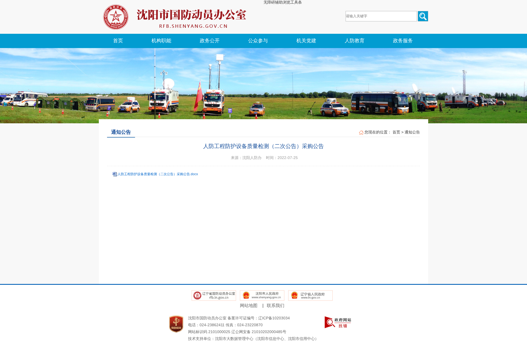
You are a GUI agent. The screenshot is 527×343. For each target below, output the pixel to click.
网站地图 (248, 305)
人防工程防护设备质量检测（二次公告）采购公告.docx (157, 174)
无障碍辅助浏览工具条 (283, 2)
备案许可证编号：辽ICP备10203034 (259, 318)
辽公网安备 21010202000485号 (258, 332)
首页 (396, 132)
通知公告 (412, 132)
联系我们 (275, 305)
